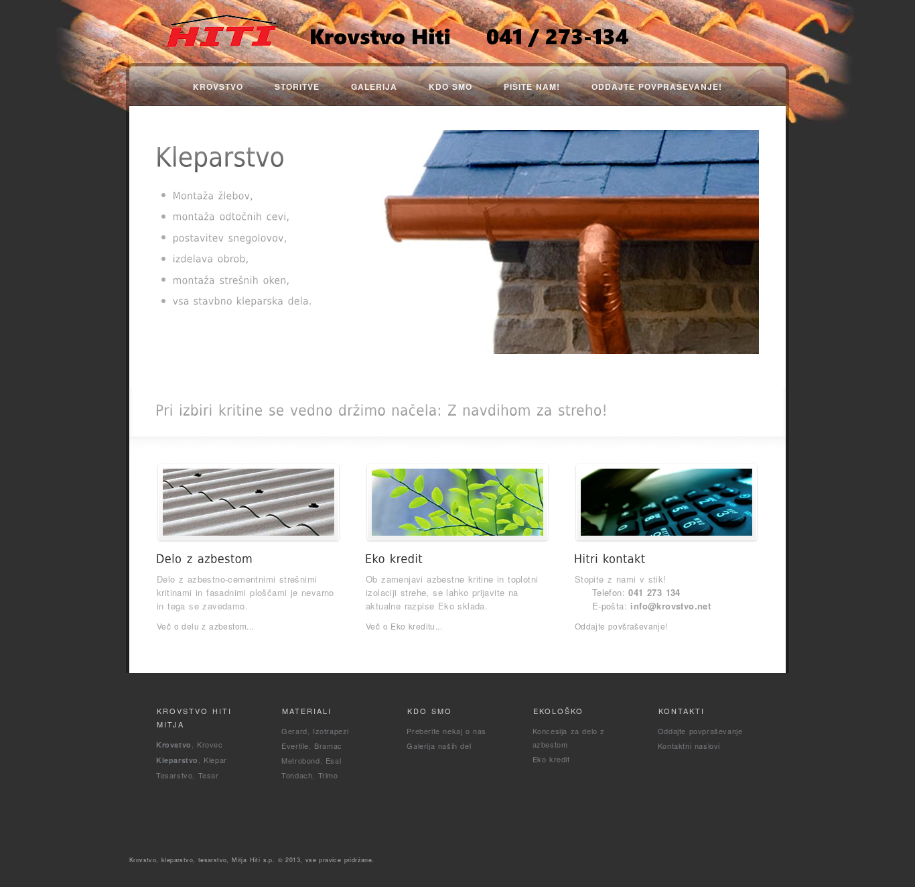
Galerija (374, 86)
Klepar (215, 759)
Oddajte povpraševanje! (656, 86)
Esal (333, 760)
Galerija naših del (439, 745)
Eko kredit (551, 759)
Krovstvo (218, 86)
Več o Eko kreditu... (404, 626)
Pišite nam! (532, 86)
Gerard (294, 730)
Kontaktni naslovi (689, 745)
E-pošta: (651, 605)
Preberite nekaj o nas (446, 730)
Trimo (328, 775)
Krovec (210, 744)
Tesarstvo (174, 775)
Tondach (296, 775)
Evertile (295, 745)
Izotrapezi (331, 730)
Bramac (328, 745)
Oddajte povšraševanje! (621, 626)
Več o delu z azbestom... (205, 626)
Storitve (297, 86)
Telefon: (636, 592)
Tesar (208, 775)
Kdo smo (450, 86)
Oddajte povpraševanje (700, 730)
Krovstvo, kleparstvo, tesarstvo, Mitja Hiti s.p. (202, 859)
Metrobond (300, 760)
